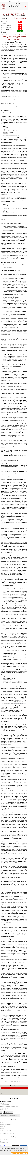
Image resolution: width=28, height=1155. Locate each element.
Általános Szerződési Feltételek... (7, 1124)
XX (6, 1112)
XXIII (12, 1112)
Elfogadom (14, 1153)
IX (1, 1112)
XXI (8, 1112)
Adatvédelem (3, 1126)
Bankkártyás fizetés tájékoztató (6, 1130)
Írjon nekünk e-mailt (4, 1142)
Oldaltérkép (2, 1122)
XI (3, 1112)
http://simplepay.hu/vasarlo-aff (19, 703)
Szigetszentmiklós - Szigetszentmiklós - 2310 (10, 1115)
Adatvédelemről (23, 1153)
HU (8, 1)
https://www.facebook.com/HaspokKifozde (10, 1106)
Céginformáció (3, 1128)
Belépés (20, 1)
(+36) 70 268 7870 (14, 1)
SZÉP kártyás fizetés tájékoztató (7, 1133)
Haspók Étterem (5, 1102)
